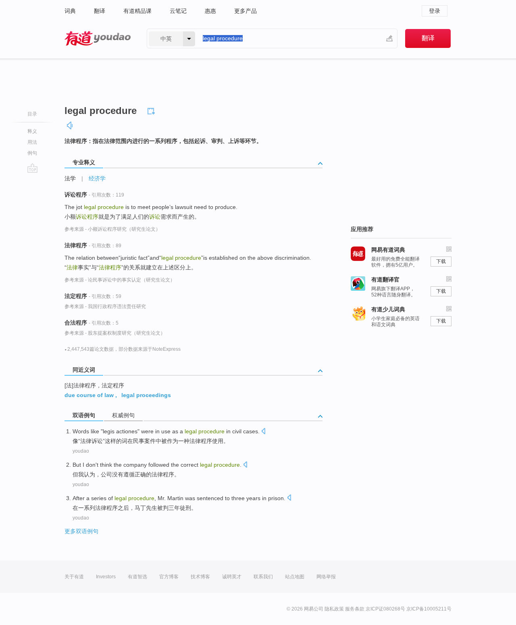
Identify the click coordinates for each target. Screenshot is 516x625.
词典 (70, 11)
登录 (434, 11)
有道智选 (137, 576)
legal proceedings (146, 395)
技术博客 (200, 576)
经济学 (97, 178)
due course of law (89, 395)
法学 (70, 178)
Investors (106, 576)
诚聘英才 (231, 576)
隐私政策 (334, 609)
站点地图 (294, 576)
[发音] (70, 125)
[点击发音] (263, 432)
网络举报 (326, 576)
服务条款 (354, 609)
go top (32, 168)
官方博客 (169, 576)
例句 (32, 153)
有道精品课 (137, 11)
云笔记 (178, 11)
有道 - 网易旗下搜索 (97, 38)
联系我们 (263, 576)
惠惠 (210, 11)
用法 (32, 142)
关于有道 (74, 576)
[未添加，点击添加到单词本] (152, 110)
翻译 (99, 11)
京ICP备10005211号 (429, 609)
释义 (32, 131)
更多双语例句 (81, 531)
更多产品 (245, 11)
